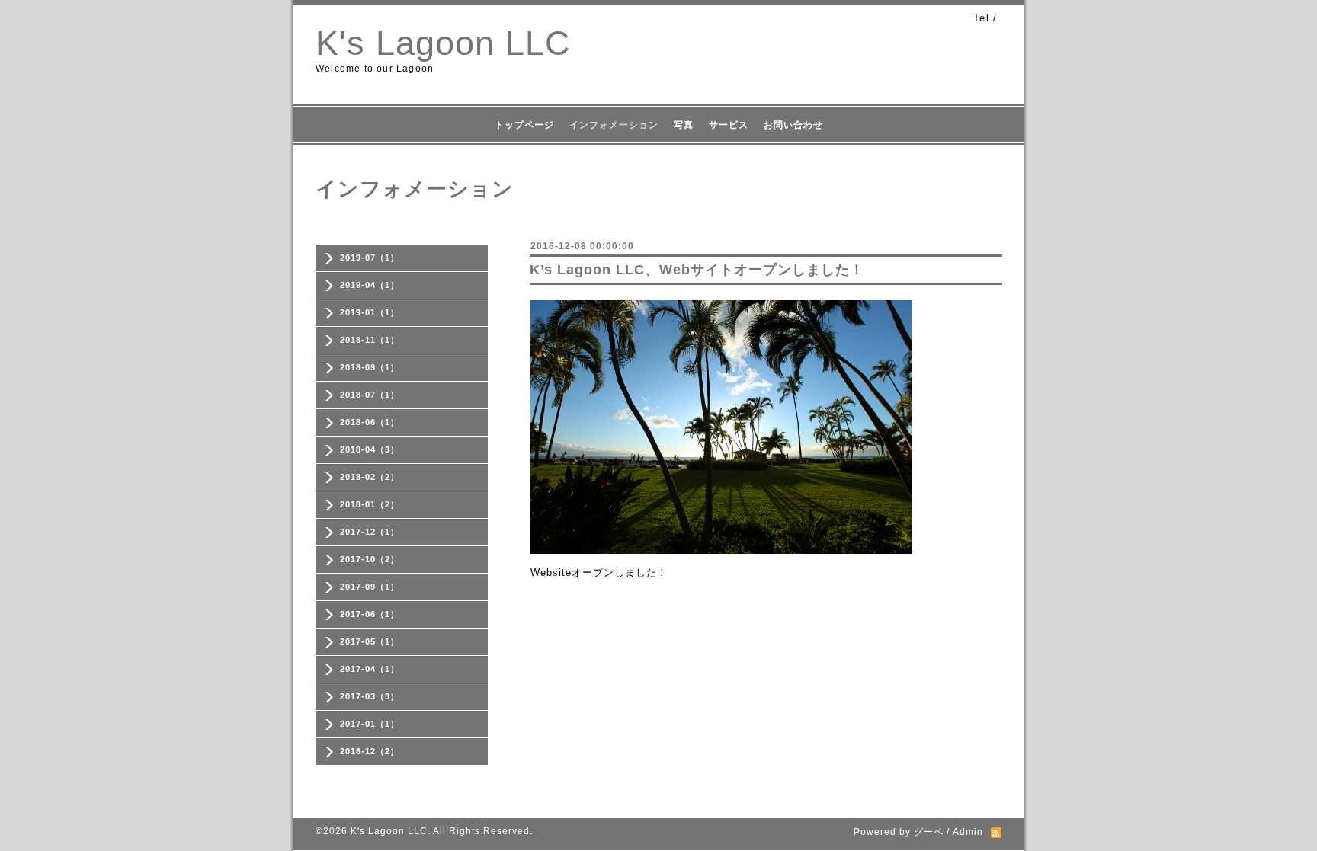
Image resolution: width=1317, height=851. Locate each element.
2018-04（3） (369, 449)
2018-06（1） (369, 422)
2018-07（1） (369, 394)
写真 (684, 125)
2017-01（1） (369, 723)
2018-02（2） (369, 476)
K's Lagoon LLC (443, 43)
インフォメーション (613, 125)
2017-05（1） (369, 641)
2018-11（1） (369, 339)
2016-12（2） (369, 751)
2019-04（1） (369, 285)
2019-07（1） (369, 257)
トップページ (524, 125)
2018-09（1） (369, 367)
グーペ (929, 832)
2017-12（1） (369, 531)
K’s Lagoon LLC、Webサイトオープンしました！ (697, 269)
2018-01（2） (369, 504)
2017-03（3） (369, 696)
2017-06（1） (369, 614)
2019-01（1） (369, 312)
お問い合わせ (793, 125)
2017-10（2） (369, 559)
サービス (728, 125)
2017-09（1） (369, 586)
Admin (968, 832)
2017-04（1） (369, 668)
